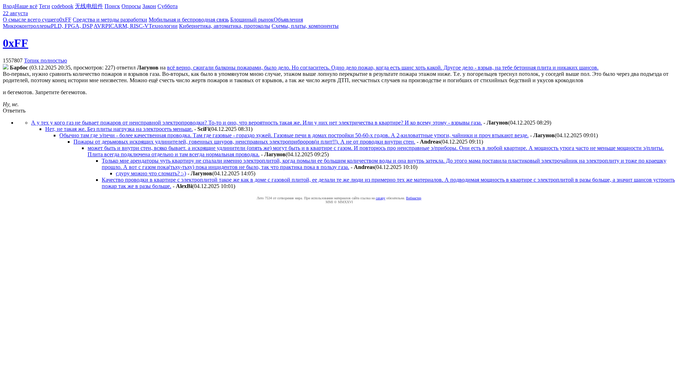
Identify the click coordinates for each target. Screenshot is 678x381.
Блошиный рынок (252, 20)
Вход (9, 6)
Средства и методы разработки (110, 20)
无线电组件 (89, 6)
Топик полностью (45, 61)
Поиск (112, 6)
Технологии (163, 26)
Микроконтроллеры (27, 26)
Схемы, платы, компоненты (305, 26)
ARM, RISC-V (131, 26)
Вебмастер (413, 198)
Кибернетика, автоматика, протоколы (224, 26)
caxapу (380, 198)
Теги (44, 6)
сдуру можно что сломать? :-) (151, 173)
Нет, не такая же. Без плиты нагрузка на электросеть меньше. (119, 129)
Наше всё (26, 6)
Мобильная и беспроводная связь (189, 20)
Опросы (131, 6)
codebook (62, 6)
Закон (149, 6)
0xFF (65, 20)
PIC (109, 26)
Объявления (288, 20)
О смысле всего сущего (31, 20)
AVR (99, 26)
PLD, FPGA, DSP (72, 26)
